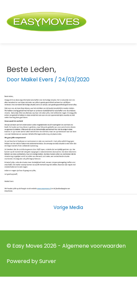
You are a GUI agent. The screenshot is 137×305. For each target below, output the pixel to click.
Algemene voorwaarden (94, 246)
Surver (47, 261)
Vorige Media (68, 207)
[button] (126, 21)
